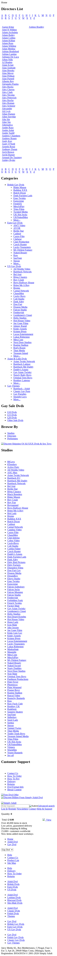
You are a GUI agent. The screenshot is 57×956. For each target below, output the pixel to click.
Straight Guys (20, 396)
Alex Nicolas (8, 95)
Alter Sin (6, 122)
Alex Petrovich (9, 97)
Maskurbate (13, 649)
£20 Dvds (12, 417)
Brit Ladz (11, 513)
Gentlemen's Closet (22, 315)
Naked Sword (14, 665)
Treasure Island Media (18, 736)
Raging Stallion (20, 345)
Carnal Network (21, 290)
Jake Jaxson (13, 627)
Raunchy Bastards (16, 698)
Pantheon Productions (17, 679)
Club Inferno (13, 538)
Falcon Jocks (13, 589)
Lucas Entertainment (23, 334)
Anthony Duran (9, 149)
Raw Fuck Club (15, 703)
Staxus (16, 261)
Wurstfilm (12, 750)
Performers (12, 438)
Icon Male (12, 625)
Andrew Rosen (9, 138)
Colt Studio (18, 299)
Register (12, 809)
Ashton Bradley (36, 27)
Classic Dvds (13, 910)
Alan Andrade (9, 67)
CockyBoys (13, 543)
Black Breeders (14, 494)
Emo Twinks (19, 198)
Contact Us (12, 773)
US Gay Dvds (14, 266)
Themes (11, 916)
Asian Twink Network (24, 361)
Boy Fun (11, 502)
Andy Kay (7, 141)
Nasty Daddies (14, 668)
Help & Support (44, 809)
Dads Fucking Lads (22, 195)
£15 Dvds (12, 415)
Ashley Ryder (8, 160)
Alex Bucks (7, 86)
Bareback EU (13, 478)
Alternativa (7, 125)
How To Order (14, 776)
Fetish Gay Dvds (15, 937)
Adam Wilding (9, 46)
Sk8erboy (12, 717)
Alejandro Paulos (10, 84)
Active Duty (13, 467)
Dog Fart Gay (14, 570)
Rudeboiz (12, 709)
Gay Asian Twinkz (22, 372)
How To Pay (13, 778)
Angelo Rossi (8, 146)
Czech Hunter (20, 244)
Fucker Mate (13, 606)
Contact (32, 809)
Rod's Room (19, 348)
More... (16, 220)
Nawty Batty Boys (22, 375)
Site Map (11, 863)
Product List (13, 860)
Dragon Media (20, 307)
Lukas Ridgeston (21, 337)
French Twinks (14, 603)
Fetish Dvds (13, 913)
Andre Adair (8, 130)
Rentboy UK (13, 706)
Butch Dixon (19, 193)
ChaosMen (18, 293)
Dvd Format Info (15, 787)
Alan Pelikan (8, 76)
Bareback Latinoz (21, 364)
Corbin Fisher (14, 548)
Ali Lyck (6, 111)
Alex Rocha (8, 100)
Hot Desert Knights (16, 616)
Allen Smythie (9, 116)
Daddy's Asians (20, 369)
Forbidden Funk (15, 600)
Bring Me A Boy (21, 285)
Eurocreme (18, 201)
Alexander (7, 108)
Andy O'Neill (8, 144)
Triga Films (18, 209)
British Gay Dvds (15, 184)
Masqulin (11, 652)
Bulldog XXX (20, 190)
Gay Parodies (19, 394)
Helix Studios (19, 318)
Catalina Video (14, 529)
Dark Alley (18, 301)
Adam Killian (8, 40)
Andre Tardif (8, 133)
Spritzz (10, 722)
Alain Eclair (8, 65)
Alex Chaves (8, 89)
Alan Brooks (8, 70)
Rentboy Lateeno (21, 380)
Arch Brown (8, 152)
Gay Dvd (11, 844)
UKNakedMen (20, 217)
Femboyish (18, 312)
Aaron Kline (8, 27)
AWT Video (19, 225)
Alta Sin (6, 119)
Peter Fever (12, 682)
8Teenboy (12, 464)
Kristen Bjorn (19, 331)
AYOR (16, 228)
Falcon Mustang (15, 592)
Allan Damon (8, 114)
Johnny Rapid (20, 326)
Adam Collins (8, 38)
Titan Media (19, 350)
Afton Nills (7, 59)
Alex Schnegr (8, 106)
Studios (10, 433)
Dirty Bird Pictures (16, 562)
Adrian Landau (9, 54)
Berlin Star (18, 231)
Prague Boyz (13, 690)
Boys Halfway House (23, 282)
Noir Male (12, 673)
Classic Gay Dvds (16, 940)
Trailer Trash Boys (16, 733)
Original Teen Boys (22, 377)
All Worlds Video (21, 269)
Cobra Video (13, 540)
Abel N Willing (9, 29)
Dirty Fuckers (14, 565)
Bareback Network (22, 271)
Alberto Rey (8, 81)
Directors (11, 436)
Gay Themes (13, 386)
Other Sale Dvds (15, 420)
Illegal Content (14, 789)
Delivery (11, 781)
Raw (15, 255)
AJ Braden (7, 62)
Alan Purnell (8, 78)
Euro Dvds (12, 887)
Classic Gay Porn (21, 391)
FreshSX (17, 203)
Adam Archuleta (10, 32)
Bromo (16, 288)
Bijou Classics (20, 277)
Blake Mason (19, 187)
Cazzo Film (18, 236)
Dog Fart (17, 304)
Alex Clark (7, 92)
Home (10, 839)
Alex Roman (8, 103)
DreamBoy (12, 576)
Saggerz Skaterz (15, 712)
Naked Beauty (20, 252)
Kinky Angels (20, 328)
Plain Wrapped (14, 687)
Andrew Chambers (11, 135)
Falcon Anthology (16, 586)
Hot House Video (21, 320)
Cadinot (17, 233)
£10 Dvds (12, 412)
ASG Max (12, 472)
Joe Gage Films (20, 323)
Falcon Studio (20, 309)
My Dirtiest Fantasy (22, 250)
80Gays (11, 461)
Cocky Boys (19, 296)
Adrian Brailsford (10, 51)
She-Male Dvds (14, 903)
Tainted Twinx (14, 728)
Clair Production (21, 241)
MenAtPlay (18, 206)
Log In (4, 809)
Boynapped (12, 505)
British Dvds (13, 884)
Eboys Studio (13, 578)
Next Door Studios (22, 342)
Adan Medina (8, 48)
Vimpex (11, 747)
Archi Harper (8, 154)
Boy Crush (18, 280)
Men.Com (18, 339)
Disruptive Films (15, 567)
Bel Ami (17, 274)
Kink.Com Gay (14, 633)
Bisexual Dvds (14, 900)
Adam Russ (7, 43)
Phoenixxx (12, 684)
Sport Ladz (12, 720)
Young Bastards (14, 752)
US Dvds (11, 889)
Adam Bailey (8, 35)
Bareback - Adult (21, 388)
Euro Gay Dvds (14, 222)
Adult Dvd (12, 841)
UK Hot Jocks (20, 214)
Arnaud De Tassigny (12, 157)
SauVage (17, 258)
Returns (11, 784)
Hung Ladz (12, 622)
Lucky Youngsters (22, 247)
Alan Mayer (8, 73)
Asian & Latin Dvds (17, 358)
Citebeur (17, 239)
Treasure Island (20, 353)
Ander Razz (8, 127)
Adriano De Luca (10, 57)
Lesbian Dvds (14, 897)
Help (9, 855)
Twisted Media (20, 212)
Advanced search (46, 805)
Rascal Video (13, 695)
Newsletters (22, 809)
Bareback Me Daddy (23, 367)
